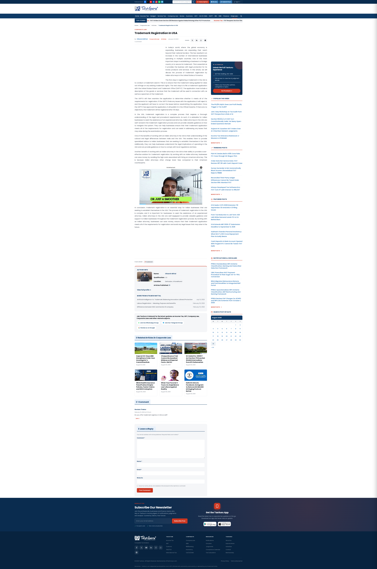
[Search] (193, 1)
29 (236, 340)
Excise (182, 16)
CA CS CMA (203, 16)
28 (231, 340)
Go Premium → (226, 91)
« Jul (212, 347)
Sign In (237, 2)
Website (140, 478)
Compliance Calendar (213, 550)
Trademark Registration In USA (156, 33)
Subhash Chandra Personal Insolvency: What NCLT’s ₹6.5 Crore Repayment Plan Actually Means (226, 234)
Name (139, 461)
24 (213, 340)
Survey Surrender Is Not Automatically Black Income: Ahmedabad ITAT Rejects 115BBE (226, 170)
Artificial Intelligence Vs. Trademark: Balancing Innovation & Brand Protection (165, 299)
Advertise (229, 546)
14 (231, 332)
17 (213, 336)
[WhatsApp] (159, 2)
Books (215, 2)
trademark (149, 262)
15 (235, 332)
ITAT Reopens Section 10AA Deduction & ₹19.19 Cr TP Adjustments (194, 21)
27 (226, 340)
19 (222, 336)
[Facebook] (145, 2)
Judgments (209, 546)
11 (217, 332)
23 (240, 336)
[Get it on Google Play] (210, 524)
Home (137, 16)
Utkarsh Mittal (142, 39)
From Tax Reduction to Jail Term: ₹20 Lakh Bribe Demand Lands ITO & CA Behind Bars (225, 217)
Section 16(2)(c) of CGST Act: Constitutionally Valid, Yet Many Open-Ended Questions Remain (226, 121)
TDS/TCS (169, 550)
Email (139, 469)
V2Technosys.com (171, 561)
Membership (230, 553)
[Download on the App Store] (224, 524)
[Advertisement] (149, 65)
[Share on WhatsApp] (201, 40)
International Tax (171, 553)
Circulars (209, 543)
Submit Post (226, 2)
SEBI (220, 16)
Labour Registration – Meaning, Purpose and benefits (156, 303)
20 (226, 336)
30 (240, 340)
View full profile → (144, 290)
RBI (216, 16)
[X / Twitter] (148, 2)
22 (235, 336)
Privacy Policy (225, 561)
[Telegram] (162, 2)
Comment (141, 438)
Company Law (173, 16)
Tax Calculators (211, 553)
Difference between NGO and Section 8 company (155, 307)
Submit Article (230, 543)
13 (226, 332)
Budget (153, 16)
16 (240, 332)
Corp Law (234, 16)
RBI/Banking (190, 546)
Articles (154, 25)
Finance (226, 16)
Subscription (203, 2)
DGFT (211, 16)
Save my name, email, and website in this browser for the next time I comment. (162, 486)
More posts (215, 143)
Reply (137, 418)
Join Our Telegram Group (174, 323)
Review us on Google (147, 328)
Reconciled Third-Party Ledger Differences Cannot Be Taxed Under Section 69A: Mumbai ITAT (225, 180)
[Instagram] (156, 2)
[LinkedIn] (153, 2)
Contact (228, 550)
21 (231, 336)
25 (218, 340)
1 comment (138, 41)
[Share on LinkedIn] (196, 40)
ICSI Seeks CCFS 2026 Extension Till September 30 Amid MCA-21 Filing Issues (224, 207)
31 (213, 344)
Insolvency (189, 550)
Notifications (210, 540)
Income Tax (144, 16)
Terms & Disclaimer (236, 561)
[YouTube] (151, 2)
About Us (228, 540)
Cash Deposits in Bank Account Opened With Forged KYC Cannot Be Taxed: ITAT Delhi (226, 243)
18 (217, 336)
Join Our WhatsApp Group (149, 323)
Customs (189, 16)
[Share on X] (192, 40)
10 (213, 332)
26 (222, 340)
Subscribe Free (179, 521)
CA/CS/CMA (190, 553)
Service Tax (162, 16)
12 (222, 332)
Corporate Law (145, 25)
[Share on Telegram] (205, 40)
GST (195, 16)
